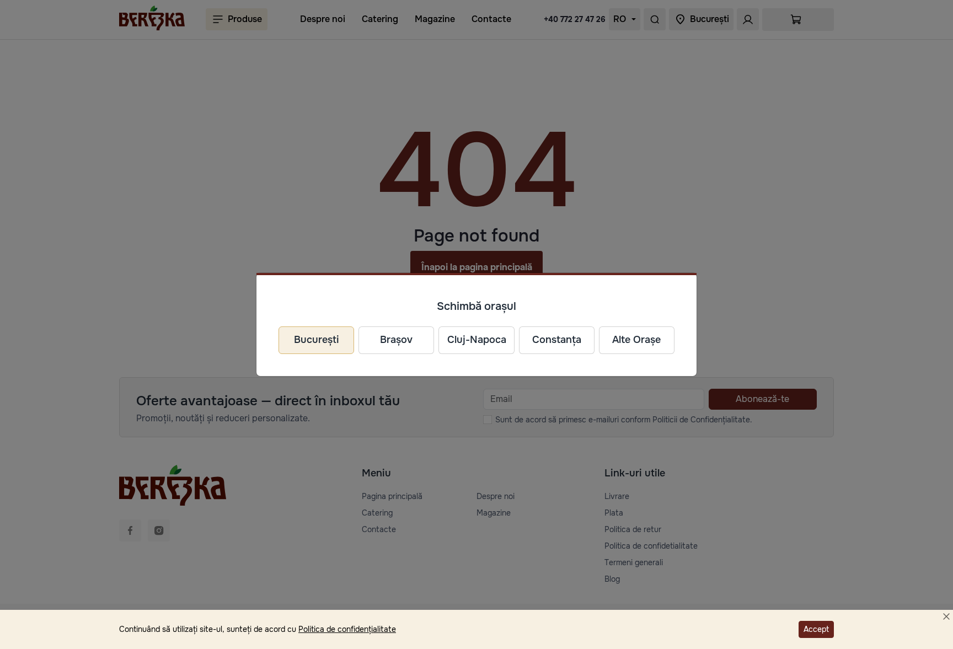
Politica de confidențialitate (347, 629)
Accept (816, 629)
